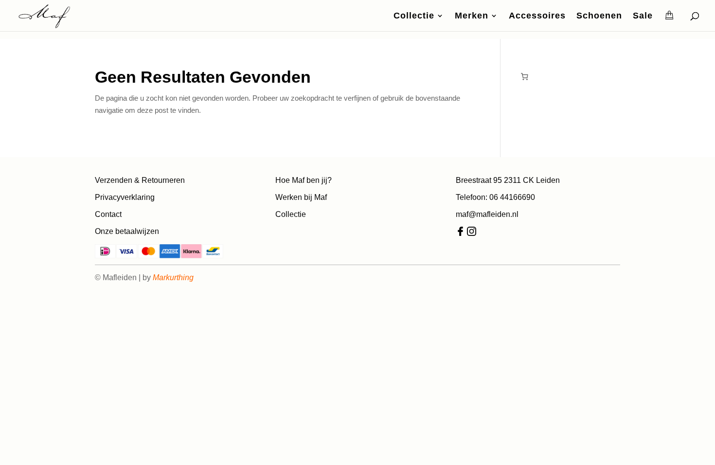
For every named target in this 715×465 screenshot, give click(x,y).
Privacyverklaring (125, 197)
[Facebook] (460, 233)
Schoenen (599, 16)
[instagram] (471, 233)
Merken (471, 16)
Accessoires (537, 16)
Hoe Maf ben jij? (303, 180)
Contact (108, 214)
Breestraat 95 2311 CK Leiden (508, 180)
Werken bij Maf (301, 197)
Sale (643, 16)
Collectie (413, 16)
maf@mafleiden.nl (487, 214)
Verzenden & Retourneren (140, 180)
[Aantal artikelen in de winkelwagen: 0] (524, 76)
